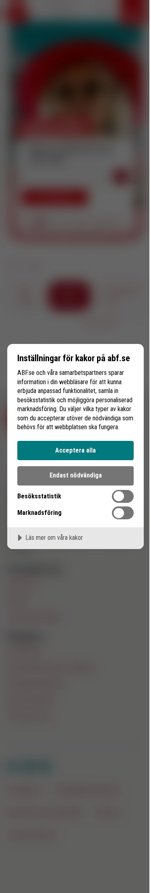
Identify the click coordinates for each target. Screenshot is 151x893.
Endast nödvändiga (76, 475)
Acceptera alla (75, 450)
